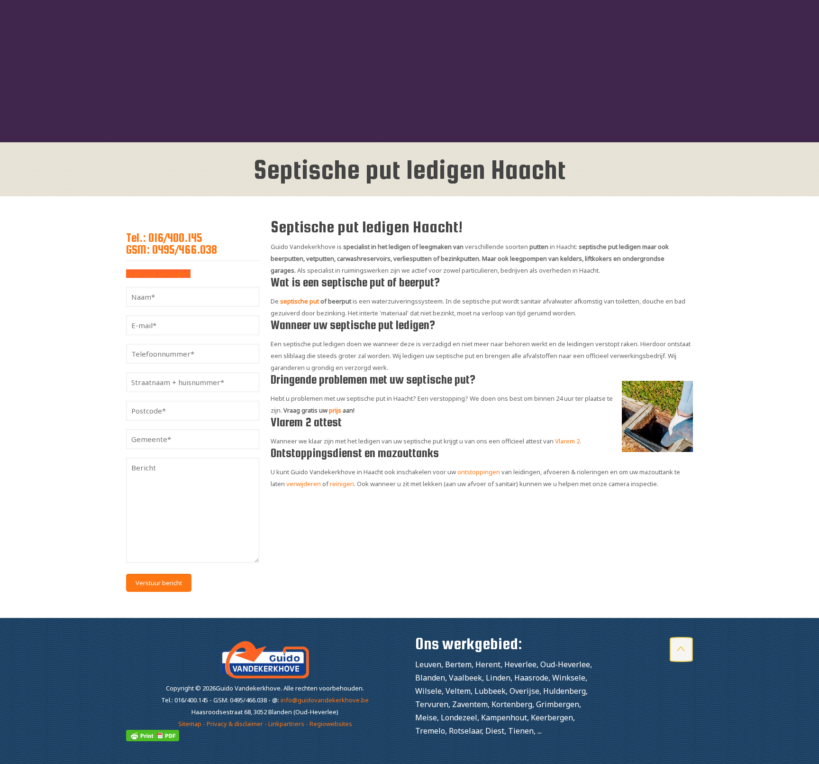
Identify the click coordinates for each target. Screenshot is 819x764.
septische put (299, 301)
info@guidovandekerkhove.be (325, 700)
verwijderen (303, 483)
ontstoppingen (478, 472)
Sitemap (189, 723)
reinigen (342, 483)
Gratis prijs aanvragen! (158, 273)
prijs (335, 410)
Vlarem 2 (567, 441)
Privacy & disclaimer (235, 723)
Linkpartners (286, 723)
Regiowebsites (330, 723)
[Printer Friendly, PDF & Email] (152, 739)
